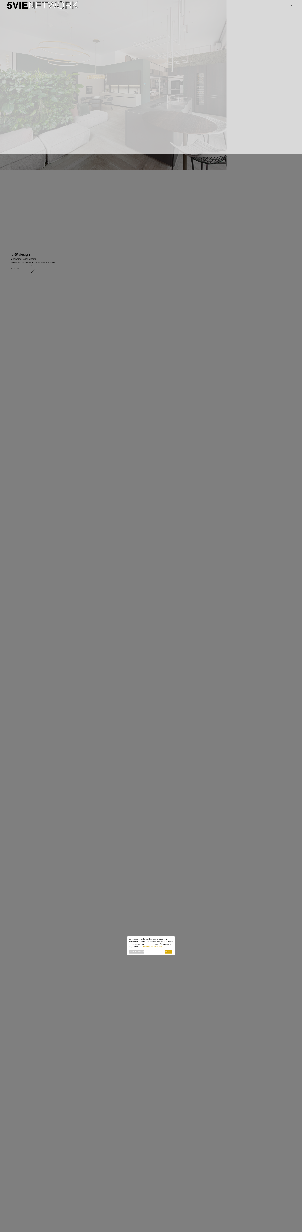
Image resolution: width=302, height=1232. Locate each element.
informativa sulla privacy (152, 947)
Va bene (168, 951)
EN (290, 5)
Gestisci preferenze (137, 951)
